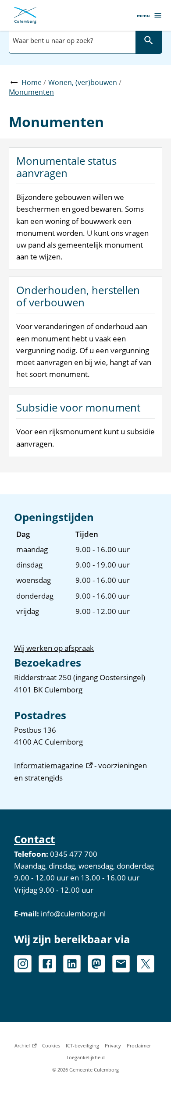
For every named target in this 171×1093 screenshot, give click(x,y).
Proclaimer (139, 1045)
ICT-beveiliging (82, 1045)
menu (143, 15)
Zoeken (148, 40)
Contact (34, 839)
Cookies (51, 1045)
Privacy (113, 1045)
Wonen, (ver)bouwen (82, 82)
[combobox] (71, 40)
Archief (25, 1046)
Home (31, 82)
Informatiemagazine (53, 765)
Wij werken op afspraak (54, 648)
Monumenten (31, 92)
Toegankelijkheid (85, 1057)
